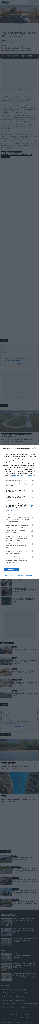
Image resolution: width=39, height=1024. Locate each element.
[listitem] (19, 480)
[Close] (35, 448)
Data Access (19, 575)
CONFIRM (11, 569)
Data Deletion (9, 575)
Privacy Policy (30, 575)
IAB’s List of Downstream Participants (21, 475)
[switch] (32, 484)
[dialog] (19, 512)
